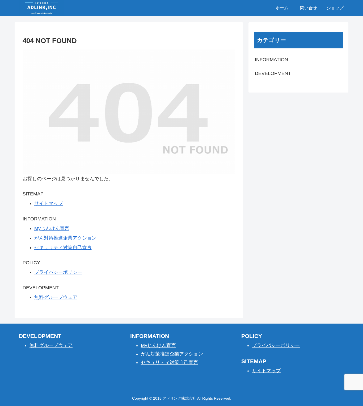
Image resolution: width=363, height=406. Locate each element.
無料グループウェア (55, 297)
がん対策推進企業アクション (65, 238)
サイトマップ (48, 203)
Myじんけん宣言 (51, 228)
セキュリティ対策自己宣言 (63, 247)
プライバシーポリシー (58, 272)
